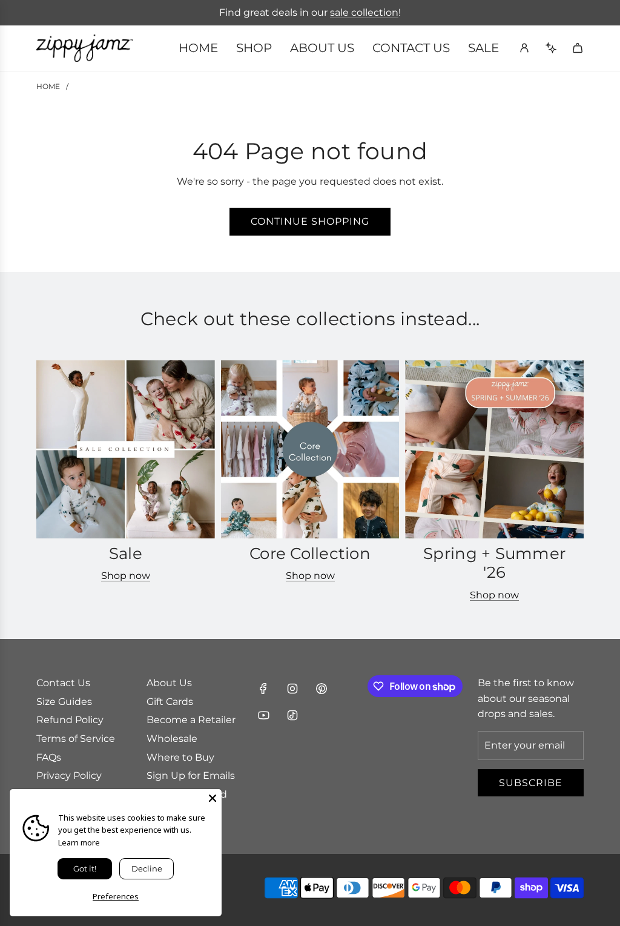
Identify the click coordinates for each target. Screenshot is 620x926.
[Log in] (524, 48)
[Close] (212, 798)
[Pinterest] (321, 688)
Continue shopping (310, 221)
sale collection (364, 12)
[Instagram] (292, 688)
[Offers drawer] (551, 48)
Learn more (79, 842)
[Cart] (577, 48)
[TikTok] (292, 715)
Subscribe (530, 783)
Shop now (125, 575)
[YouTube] (263, 715)
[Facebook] (263, 688)
